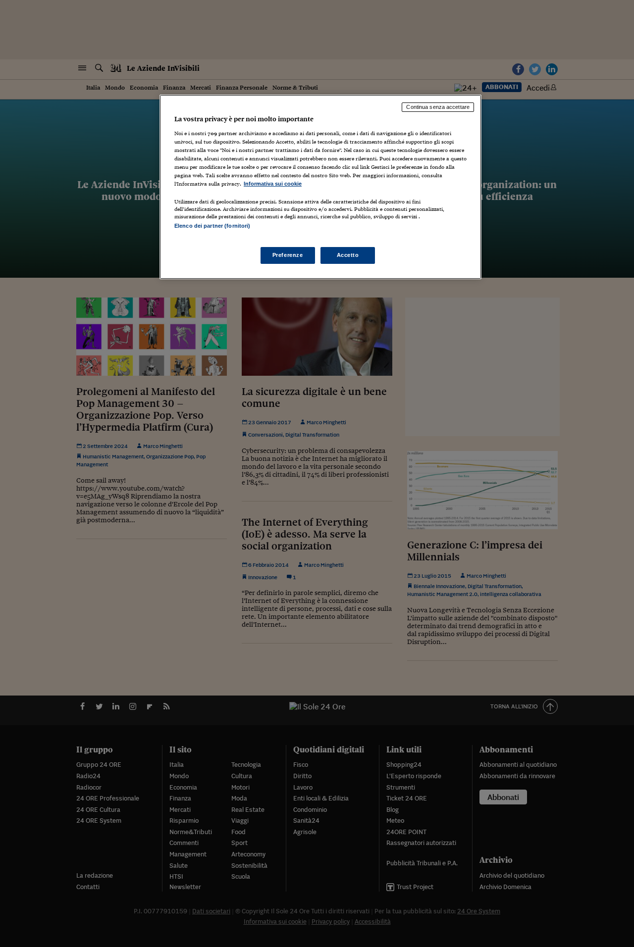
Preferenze (287, 255)
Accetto (348, 255)
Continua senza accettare (438, 107)
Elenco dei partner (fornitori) (212, 226)
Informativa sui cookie (273, 184)
